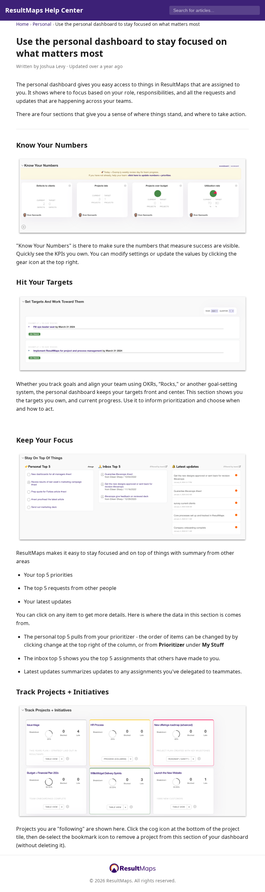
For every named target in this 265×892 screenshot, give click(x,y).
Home (22, 24)
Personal (42, 24)
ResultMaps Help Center (44, 10)
